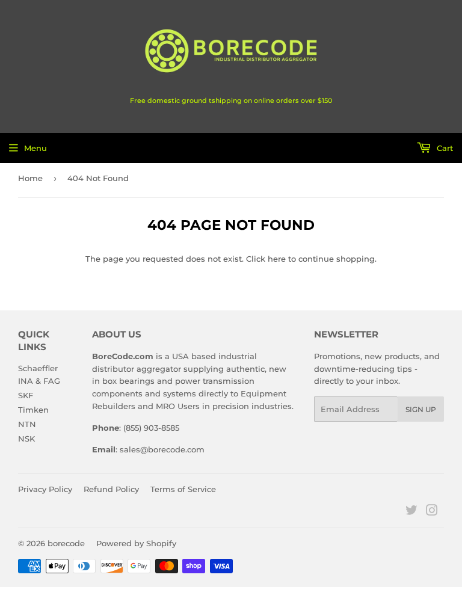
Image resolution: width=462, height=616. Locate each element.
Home (30, 178)
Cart (443, 148)
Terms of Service (183, 489)
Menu (35, 148)
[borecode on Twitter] (411, 512)
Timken (33, 409)
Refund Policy (111, 489)
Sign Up (420, 409)
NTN (27, 424)
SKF (25, 395)
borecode (66, 543)
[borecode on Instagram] (432, 512)
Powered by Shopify (136, 543)
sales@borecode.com (162, 449)
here (277, 258)
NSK (26, 438)
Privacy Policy (45, 489)
